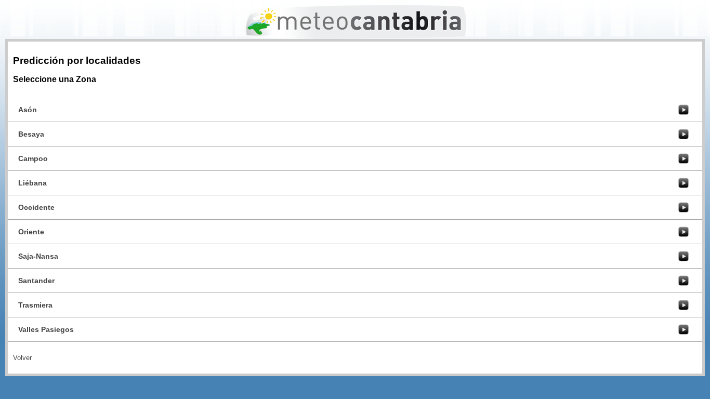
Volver (22, 358)
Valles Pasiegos (46, 329)
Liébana (32, 183)
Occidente (36, 207)
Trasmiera (35, 305)
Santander (36, 280)
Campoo (33, 158)
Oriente (31, 232)
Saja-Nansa (38, 256)
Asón (27, 109)
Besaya (31, 134)
